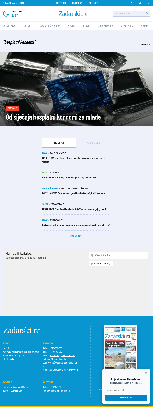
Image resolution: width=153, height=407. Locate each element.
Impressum (93, 2)
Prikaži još (75, 235)
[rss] (149, 2)
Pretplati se (126, 397)
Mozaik (145, 25)
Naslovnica (9, 25)
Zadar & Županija (50, 25)
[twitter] (140, 2)
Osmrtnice (127, 25)
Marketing (77, 2)
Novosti (28, 25)
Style (86, 25)
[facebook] (131, 2)
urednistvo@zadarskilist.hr (15, 387)
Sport (71, 25)
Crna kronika (105, 25)
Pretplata (61, 2)
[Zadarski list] (73, 13)
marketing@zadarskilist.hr (62, 355)
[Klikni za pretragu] (147, 14)
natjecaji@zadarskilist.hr (54, 359)
